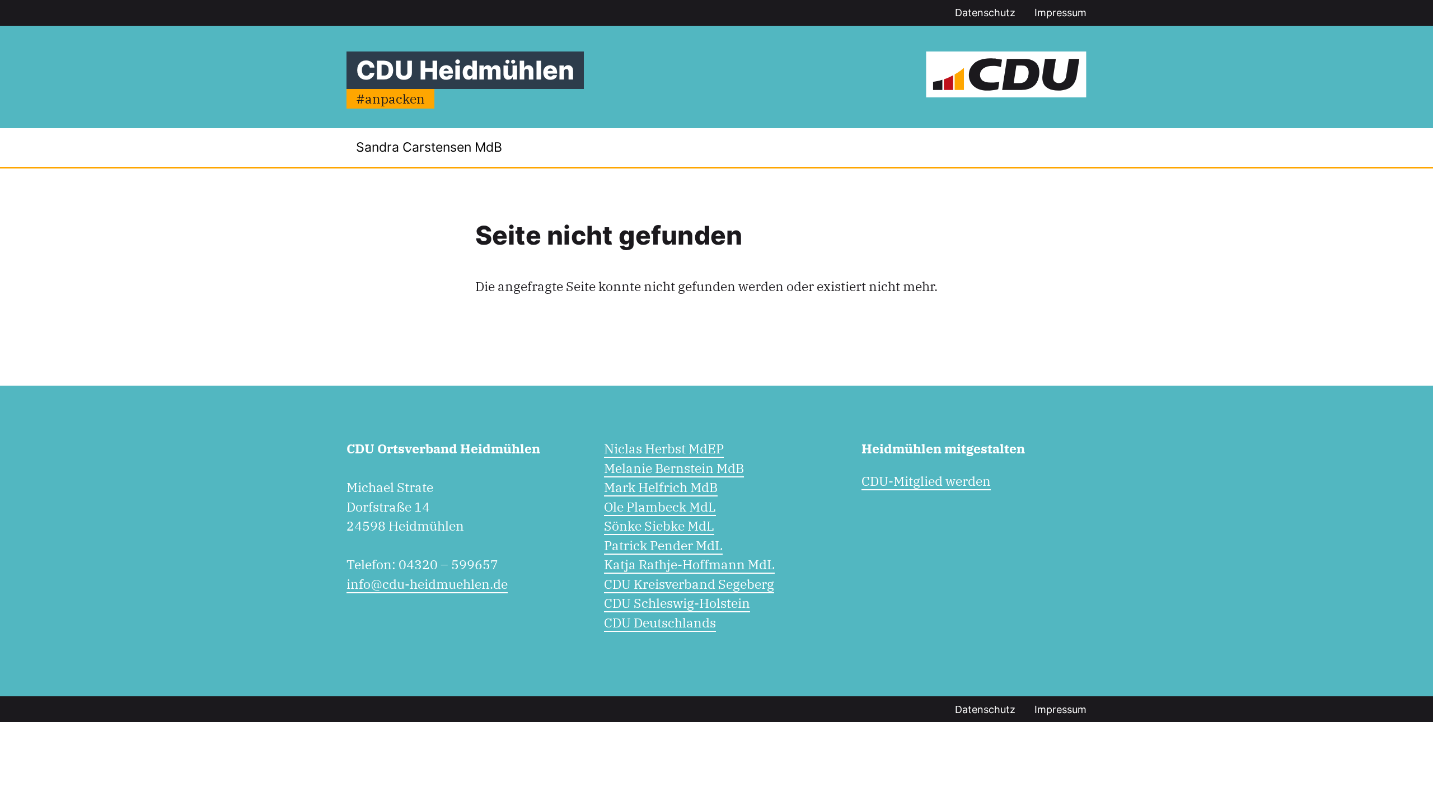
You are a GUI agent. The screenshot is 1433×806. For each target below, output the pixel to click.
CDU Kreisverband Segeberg (689, 583)
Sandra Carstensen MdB (429, 147)
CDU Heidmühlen (465, 70)
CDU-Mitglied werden (926, 480)
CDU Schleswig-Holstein (677, 602)
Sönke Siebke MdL (659, 525)
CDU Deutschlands (660, 622)
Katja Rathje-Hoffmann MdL (689, 564)
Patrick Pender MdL (663, 545)
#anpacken (390, 98)
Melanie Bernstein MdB (674, 468)
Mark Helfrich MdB (661, 487)
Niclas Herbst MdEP (664, 448)
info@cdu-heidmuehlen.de (427, 583)
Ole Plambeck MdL (660, 506)
